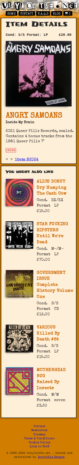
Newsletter (39, 430)
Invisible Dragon (51, 457)
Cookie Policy (40, 442)
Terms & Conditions (39, 438)
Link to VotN (39, 446)
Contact (26, 13)
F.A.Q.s (43, 13)
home (11, 13)
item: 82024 (27, 159)
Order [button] (11, 150)
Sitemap (39, 434)
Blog (57, 13)
